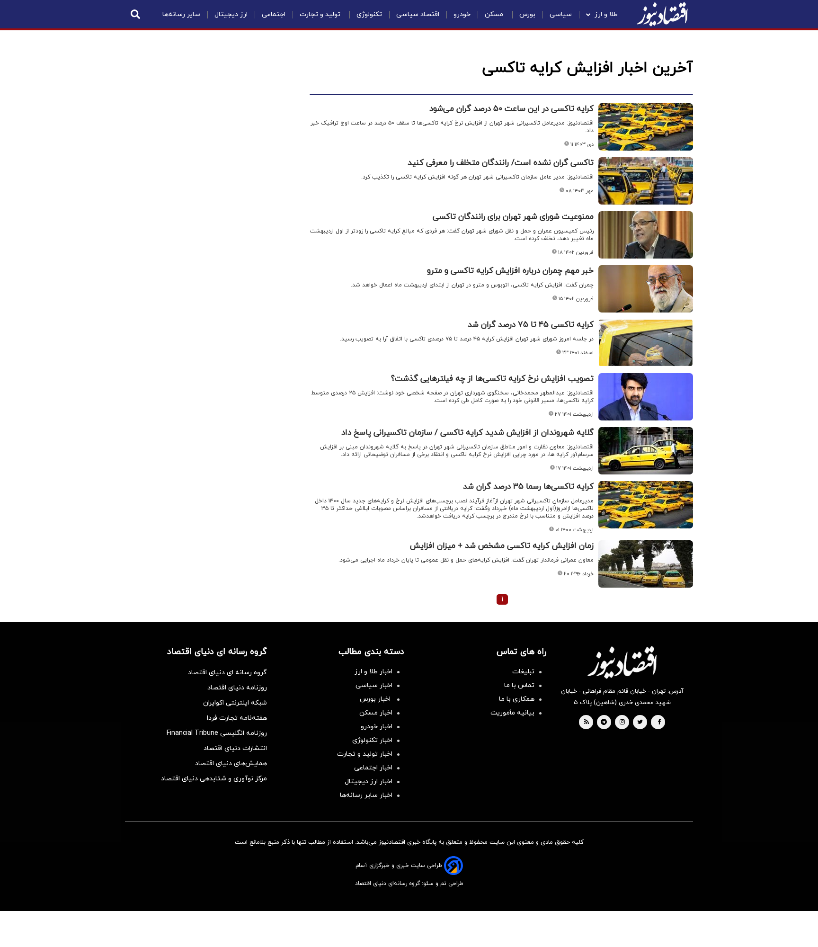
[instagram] (622, 722)
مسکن (495, 14)
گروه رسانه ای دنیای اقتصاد (227, 672)
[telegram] (604, 722)
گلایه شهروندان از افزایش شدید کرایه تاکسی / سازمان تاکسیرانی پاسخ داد (467, 432)
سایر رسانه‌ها (181, 14)
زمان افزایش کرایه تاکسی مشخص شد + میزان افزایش (502, 546)
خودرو (462, 14)
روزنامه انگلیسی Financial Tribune (217, 733)
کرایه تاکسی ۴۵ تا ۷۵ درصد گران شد (531, 325)
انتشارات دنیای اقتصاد (235, 748)
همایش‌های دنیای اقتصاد (231, 763)
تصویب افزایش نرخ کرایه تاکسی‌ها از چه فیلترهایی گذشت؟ (492, 378)
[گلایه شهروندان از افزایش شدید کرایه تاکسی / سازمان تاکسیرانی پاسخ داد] (645, 450)
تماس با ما (519, 685)
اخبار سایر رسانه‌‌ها (366, 795)
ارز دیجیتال (231, 14)
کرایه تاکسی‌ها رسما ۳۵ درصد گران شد (528, 486)
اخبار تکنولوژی (372, 740)
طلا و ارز (606, 14)
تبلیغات (523, 671)
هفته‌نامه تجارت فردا (237, 718)
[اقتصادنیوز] (622, 662)
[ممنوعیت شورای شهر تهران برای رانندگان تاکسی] (645, 235)
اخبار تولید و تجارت (364, 754)
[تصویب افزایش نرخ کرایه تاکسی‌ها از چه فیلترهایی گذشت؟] (645, 396)
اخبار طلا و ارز (373, 671)
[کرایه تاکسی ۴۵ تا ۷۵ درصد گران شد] (645, 342)
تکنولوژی (369, 14)
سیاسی (561, 14)
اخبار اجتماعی (373, 767)
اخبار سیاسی (374, 685)
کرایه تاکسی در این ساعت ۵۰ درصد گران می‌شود (511, 109)
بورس (527, 14)
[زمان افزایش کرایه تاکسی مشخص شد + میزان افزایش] (645, 564)
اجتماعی (273, 14)
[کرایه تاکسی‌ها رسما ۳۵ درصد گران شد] (645, 504)
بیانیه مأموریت (512, 712)
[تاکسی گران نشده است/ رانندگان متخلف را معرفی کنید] (645, 181)
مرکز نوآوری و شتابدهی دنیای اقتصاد (214, 778)
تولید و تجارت (321, 14)
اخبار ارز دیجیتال (368, 781)
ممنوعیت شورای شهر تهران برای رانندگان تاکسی (513, 217)
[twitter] (640, 722)
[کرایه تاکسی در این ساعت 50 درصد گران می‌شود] (645, 127)
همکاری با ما (516, 699)
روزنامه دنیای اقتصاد (237, 687)
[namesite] (662, 14)
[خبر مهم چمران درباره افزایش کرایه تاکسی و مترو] (645, 289)
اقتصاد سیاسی (417, 14)
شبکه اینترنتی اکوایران (235, 702)
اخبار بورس (376, 699)
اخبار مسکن (375, 712)
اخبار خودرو (376, 726)
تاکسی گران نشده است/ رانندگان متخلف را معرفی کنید (501, 163)
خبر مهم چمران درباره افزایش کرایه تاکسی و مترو (510, 271)
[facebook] (659, 722)
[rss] (586, 722)
